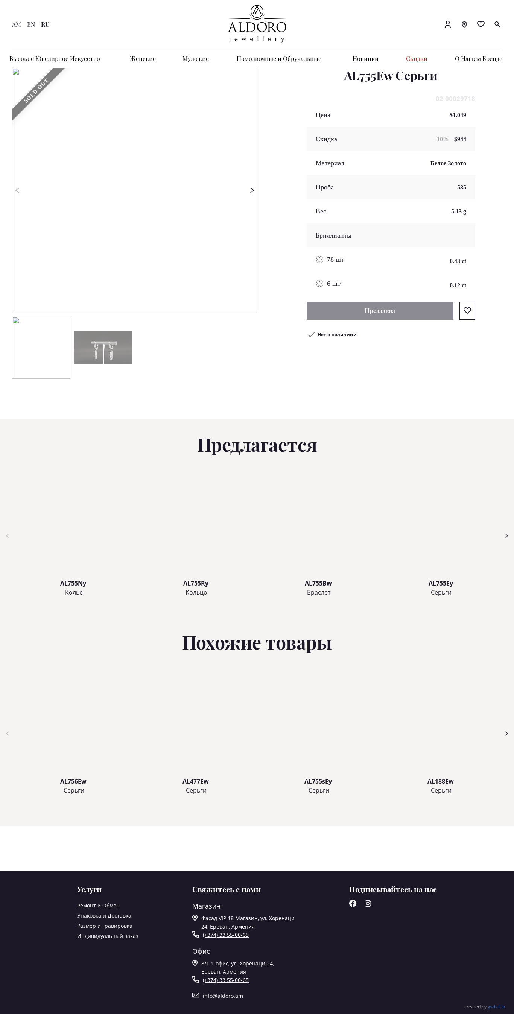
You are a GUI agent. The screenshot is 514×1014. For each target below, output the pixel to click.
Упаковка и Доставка (104, 915)
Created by (484, 1006)
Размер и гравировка (104, 925)
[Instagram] (368, 905)
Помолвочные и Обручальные (279, 59)
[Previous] (17, 190)
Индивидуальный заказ (107, 935)
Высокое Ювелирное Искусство (54, 59)
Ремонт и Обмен (98, 905)
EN (31, 24)
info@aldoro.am (223, 995)
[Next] (252, 190)
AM (16, 24)
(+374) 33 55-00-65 (226, 934)
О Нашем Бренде (478, 59)
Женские (143, 59)
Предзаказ (380, 310)
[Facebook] (353, 905)
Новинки (366, 59)
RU (45, 24)
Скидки (416, 59)
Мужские (195, 59)
